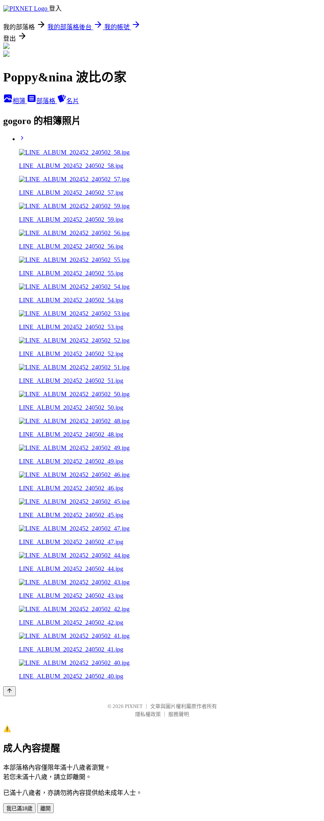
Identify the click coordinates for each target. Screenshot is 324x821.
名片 (72, 101)
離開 (45, 809)
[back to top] (9, 691)
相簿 (20, 101)
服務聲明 (178, 714)
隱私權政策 (148, 714)
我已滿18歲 (19, 809)
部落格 (46, 101)
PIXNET (134, 706)
